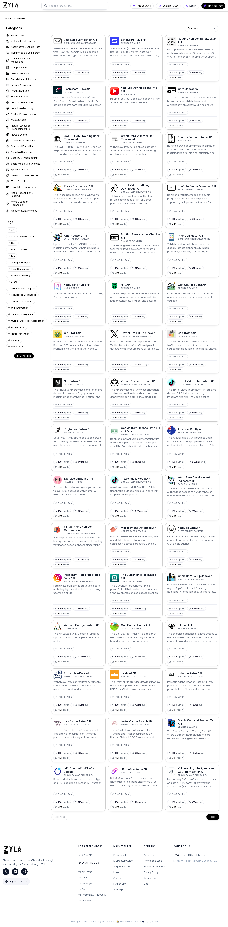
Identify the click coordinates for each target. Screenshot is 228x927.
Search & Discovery (21, 152)
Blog (146, 883)
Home (8, 18)
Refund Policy (151, 878)
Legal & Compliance (22, 102)
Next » (213, 816)
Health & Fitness (20, 96)
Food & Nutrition (20, 90)
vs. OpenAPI (84, 900)
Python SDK (119, 883)
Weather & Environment (24, 210)
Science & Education (22, 146)
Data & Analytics (20, 73)
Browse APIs (120, 855)
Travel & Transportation (24, 187)
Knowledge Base (153, 860)
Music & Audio (18, 119)
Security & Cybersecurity (24, 157)
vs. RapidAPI (85, 877)
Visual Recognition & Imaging (22, 194)
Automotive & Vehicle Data (25, 46)
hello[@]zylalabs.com (194, 855)
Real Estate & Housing (23, 140)
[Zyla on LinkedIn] (15, 871)
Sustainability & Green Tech (26, 175)
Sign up (117, 878)
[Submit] (45, 5)
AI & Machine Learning (23, 41)
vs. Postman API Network (92, 894)
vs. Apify (82, 889)
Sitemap (118, 889)
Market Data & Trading (23, 114)
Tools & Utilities (19, 181)
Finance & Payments (22, 85)
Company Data (19, 67)
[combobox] (74, 6)
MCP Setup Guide (123, 860)
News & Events (19, 134)
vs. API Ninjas (85, 883)
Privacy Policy (151, 872)
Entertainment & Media (23, 79)
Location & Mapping (22, 108)
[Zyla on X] (6, 871)
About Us (149, 855)
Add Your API (85, 855)
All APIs (21, 18)
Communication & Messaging (20, 60)
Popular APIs (18, 35)
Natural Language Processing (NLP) (21, 127)
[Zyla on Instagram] (24, 871)
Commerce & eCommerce (25, 52)
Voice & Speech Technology (19, 203)
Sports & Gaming (20, 169)
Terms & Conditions (154, 866)
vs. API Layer (85, 871)
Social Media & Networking (25, 163)
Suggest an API (121, 866)
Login (116, 872)
